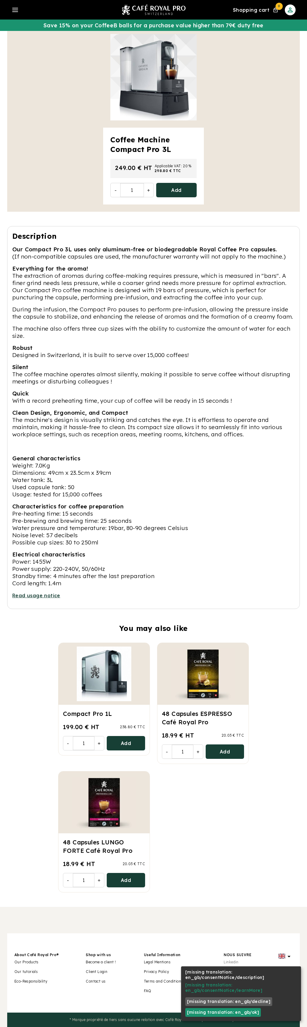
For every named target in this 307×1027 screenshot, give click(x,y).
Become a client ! (101, 962)
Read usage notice (36, 595)
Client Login (96, 971)
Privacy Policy (156, 971)
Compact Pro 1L (87, 713)
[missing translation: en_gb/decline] (228, 1001)
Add (176, 190)
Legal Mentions (157, 962)
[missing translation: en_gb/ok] (223, 1012)
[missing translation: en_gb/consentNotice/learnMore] (223, 987)
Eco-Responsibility (30, 981)
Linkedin (231, 962)
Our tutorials (26, 971)
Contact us (96, 981)
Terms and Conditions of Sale (170, 981)
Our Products (26, 962)
